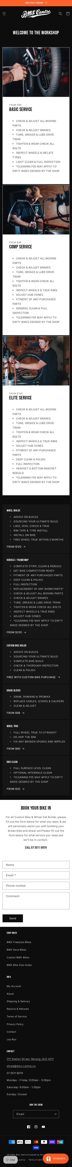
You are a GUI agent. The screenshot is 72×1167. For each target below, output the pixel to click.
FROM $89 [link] (13, 712)
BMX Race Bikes (16, 949)
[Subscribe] (55, 1114)
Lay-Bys (11, 1039)
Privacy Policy (15, 1024)
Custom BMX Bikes (18, 957)
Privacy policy (18, 1160)
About (10, 993)
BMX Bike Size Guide (19, 965)
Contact (11, 1031)
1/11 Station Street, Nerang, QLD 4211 (30, 1059)
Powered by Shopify (38, 1155)
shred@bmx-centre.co (21, 1066)
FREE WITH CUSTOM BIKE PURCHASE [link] (31, 677)
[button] (4, 13)
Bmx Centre (21, 1155)
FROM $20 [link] (13, 788)
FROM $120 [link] (14, 546)
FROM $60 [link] (13, 748)
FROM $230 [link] (14, 632)
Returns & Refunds (18, 1008)
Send (12, 918)
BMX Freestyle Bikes (19, 942)
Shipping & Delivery (18, 1001)
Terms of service (37, 1160)
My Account (14, 986)
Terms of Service (17, 1016)
